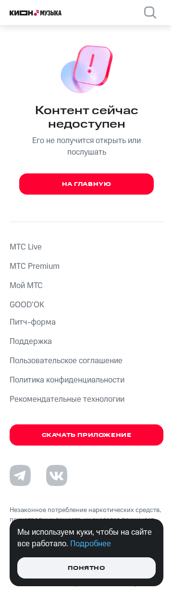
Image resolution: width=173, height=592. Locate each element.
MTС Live (26, 247)
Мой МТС (26, 285)
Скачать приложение (87, 435)
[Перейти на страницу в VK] (56, 475)
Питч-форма (33, 322)
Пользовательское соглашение (66, 361)
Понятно (86, 568)
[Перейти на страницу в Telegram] (20, 475)
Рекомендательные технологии (67, 399)
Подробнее (90, 544)
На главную (86, 184)
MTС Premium (35, 266)
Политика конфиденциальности (67, 380)
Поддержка (31, 341)
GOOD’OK (27, 305)
